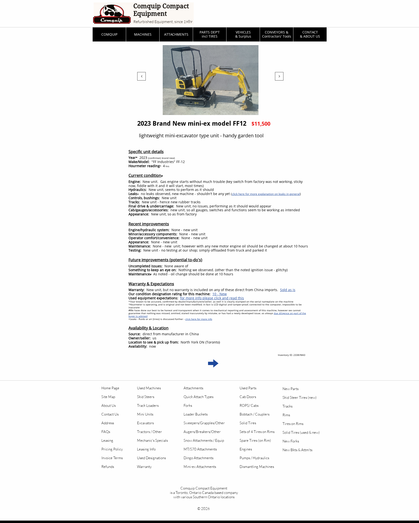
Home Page (110, 388)
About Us (108, 405)
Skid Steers (145, 396)
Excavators (145, 423)
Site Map (108, 396)
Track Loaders (148, 405)
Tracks (287, 406)
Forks (188, 405)
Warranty (144, 466)
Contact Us (110, 414)
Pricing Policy (112, 449)
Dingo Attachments (198, 458)
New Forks (290, 441)
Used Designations (151, 458)
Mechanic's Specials (152, 440)
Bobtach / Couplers (254, 414)
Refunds (107, 466)
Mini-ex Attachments (200, 466)
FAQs (105, 431)
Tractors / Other (149, 431)
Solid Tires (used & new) (301, 432)
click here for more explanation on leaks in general (266, 194)
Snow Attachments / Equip (204, 440)
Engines (246, 449)
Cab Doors (248, 396)
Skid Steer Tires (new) (299, 397)
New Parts (290, 388)
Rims (286, 415)
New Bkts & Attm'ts (297, 450)
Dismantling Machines (257, 466)
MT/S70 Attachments (200, 449)
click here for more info (198, 319)
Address (107, 423)
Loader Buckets (196, 414)
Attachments (193, 388)
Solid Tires (248, 423)
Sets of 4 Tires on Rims (257, 431)
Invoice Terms (112, 458)
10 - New (219, 294)
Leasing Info (146, 449)
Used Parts (248, 388)
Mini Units (145, 414)
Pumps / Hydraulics (254, 458)
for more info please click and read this (212, 298)
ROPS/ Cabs (249, 405)
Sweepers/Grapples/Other (204, 423)
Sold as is (287, 289)
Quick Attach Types (198, 396)
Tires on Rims (292, 423)
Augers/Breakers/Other (202, 431)
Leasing (107, 440)
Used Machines (149, 388)
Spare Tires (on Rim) (255, 440)
